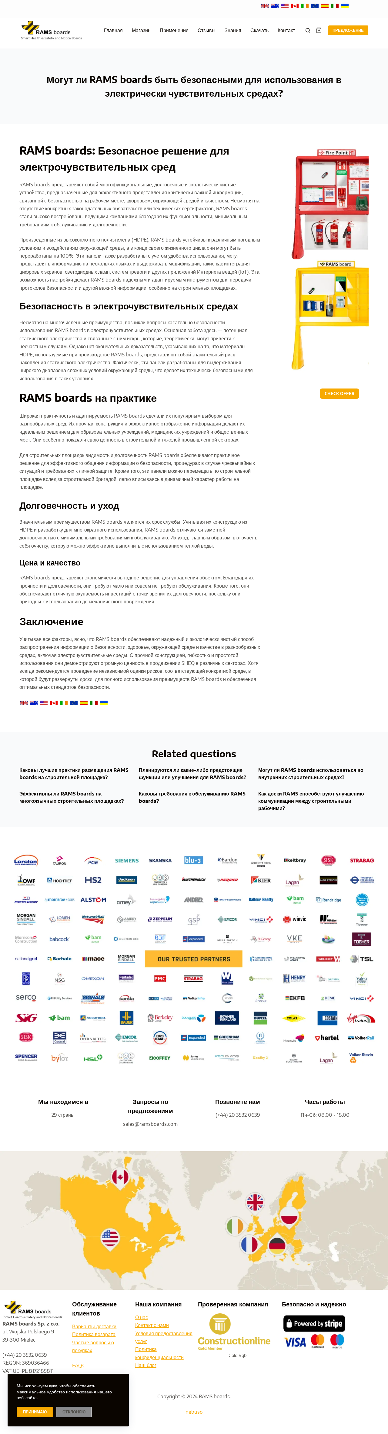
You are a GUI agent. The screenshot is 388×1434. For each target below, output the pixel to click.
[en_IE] (305, 5)
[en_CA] (295, 5)
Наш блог (145, 1365)
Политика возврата (93, 1334)
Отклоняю (73, 1411)
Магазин (141, 30)
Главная (113, 30)
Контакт (286, 30)
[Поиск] (308, 30)
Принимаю (35, 1411)
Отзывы (207, 30)
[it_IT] (335, 5)
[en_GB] (265, 5)
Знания (233, 30)
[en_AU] (275, 5)
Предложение (348, 30)
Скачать (259, 30)
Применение (174, 30)
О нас (141, 1317)
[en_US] (285, 5)
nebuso (194, 1412)
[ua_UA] (345, 5)
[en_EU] (315, 5)
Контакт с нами (152, 1325)
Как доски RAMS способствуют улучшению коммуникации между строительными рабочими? (311, 801)
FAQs (78, 1365)
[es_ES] (325, 5)
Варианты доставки (94, 1326)
